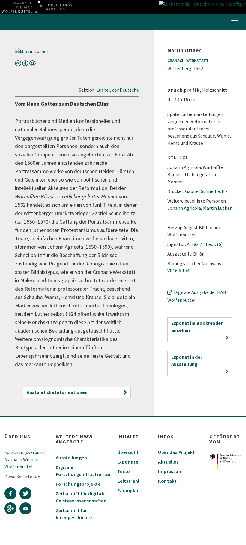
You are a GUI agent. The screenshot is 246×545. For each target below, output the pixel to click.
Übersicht (128, 452)
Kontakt (167, 481)
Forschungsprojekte (78, 484)
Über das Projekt (176, 452)
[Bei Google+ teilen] (12, 509)
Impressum (170, 471)
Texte (123, 471)
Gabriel (206, 191)
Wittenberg (179, 68)
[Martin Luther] (77, 51)
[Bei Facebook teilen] (12, 494)
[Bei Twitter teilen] (27, 494)
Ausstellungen (71, 458)
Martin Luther (217, 208)
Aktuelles (168, 462)
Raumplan (128, 490)
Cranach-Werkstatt (188, 60)
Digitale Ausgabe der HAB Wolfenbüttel (196, 296)
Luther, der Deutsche (118, 90)
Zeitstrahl (128, 481)
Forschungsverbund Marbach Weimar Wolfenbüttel (24, 459)
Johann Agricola (184, 208)
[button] (77, 392)
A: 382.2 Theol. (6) (205, 244)
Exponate (127, 462)
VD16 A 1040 (179, 271)
